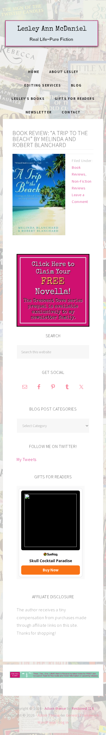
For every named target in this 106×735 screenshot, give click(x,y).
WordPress (47, 722)
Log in (63, 722)
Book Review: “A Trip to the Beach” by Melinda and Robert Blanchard (50, 139)
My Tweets (26, 459)
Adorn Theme (49, 715)
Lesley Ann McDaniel (53, 39)
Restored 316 (83, 708)
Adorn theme (55, 708)
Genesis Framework (82, 715)
